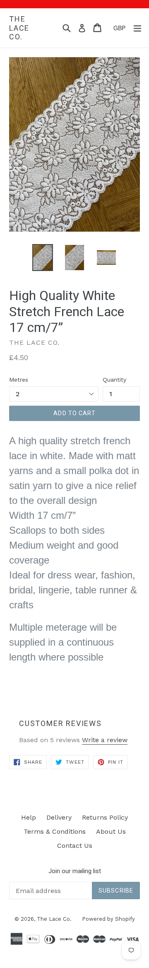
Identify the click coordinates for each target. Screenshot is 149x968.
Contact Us (74, 845)
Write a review (104, 740)
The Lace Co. (19, 28)
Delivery (59, 817)
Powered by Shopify (108, 919)
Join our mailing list (74, 871)
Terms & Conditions (55, 831)
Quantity (114, 379)
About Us (111, 831)
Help (28, 817)
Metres (18, 379)
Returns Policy (105, 817)
